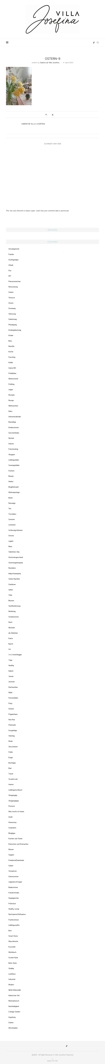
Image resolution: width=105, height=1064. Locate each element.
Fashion (11, 471)
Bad (9, 768)
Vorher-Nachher (14, 579)
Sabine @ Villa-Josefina (49, 63)
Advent (11, 444)
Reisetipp (11, 503)
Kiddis (10, 362)
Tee (9, 509)
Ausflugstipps (13, 260)
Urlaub (10, 265)
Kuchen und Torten (15, 839)
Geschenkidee (13, 433)
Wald (10, 693)
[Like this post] (47, 115)
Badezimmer (13, 887)
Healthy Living (13, 909)
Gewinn (11, 709)
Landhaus (12, 974)
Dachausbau (13, 687)
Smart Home (13, 936)
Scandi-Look (13, 779)
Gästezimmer (13, 876)
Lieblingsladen (13, 460)
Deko (10, 411)
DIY (9, 276)
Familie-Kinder (13, 893)
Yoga (10, 660)
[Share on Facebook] (50, 115)
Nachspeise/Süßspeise (17, 914)
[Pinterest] (83, 42)
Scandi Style (13, 958)
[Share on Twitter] (53, 115)
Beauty (11, 476)
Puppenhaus (13, 714)
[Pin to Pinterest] (55, 115)
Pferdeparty (12, 325)
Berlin (10, 498)
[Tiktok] (94, 42)
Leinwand (11, 525)
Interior (11, 784)
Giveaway (12, 308)
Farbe (10, 752)
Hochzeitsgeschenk (15, 557)
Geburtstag (12, 319)
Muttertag (11, 611)
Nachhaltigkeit (13, 1006)
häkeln (10, 671)
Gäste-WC (12, 368)
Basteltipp (12, 422)
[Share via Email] (57, 115)
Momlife (11, 346)
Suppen (11, 855)
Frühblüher (12, 373)
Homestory (12, 822)
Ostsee (11, 536)
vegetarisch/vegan (15, 882)
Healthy (11, 665)
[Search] (97, 42)
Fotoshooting (13, 449)
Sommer (11, 519)
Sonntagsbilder (13, 465)
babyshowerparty (14, 574)
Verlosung (12, 314)
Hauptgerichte (13, 898)
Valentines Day (14, 552)
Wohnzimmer (13, 379)
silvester (11, 682)
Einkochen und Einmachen (18, 844)
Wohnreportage (14, 492)
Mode (10, 741)
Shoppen (11, 455)
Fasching (11, 357)
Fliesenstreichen (14, 281)
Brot (10, 931)
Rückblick (12, 568)
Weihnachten (13, 406)
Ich (9, 649)
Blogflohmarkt (13, 487)
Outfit (10, 817)
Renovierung (13, 287)
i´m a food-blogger (15, 655)
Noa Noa (11, 720)
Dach (10, 622)
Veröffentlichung (14, 606)
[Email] (88, 42)
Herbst (10, 481)
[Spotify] (91, 42)
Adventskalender (14, 417)
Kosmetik (11, 947)
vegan (10, 390)
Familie (11, 254)
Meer (10, 546)
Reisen (11, 849)
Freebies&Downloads (16, 860)
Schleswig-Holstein (15, 530)
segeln (10, 541)
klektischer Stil (13, 995)
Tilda (10, 595)
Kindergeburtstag (14, 330)
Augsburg (11, 1017)
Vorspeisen (12, 871)
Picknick (11, 806)
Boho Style (12, 963)
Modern (11, 985)
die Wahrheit (13, 633)
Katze (10, 638)
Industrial (11, 979)
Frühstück (12, 904)
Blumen (11, 601)
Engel (10, 757)
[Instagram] (80, 42)
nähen (10, 590)
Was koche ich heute (16, 811)
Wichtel (11, 438)
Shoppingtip (12, 795)
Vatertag (11, 736)
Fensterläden (13, 698)
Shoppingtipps (13, 801)
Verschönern (13, 747)
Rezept (11, 400)
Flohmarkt (12, 725)
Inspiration (12, 828)
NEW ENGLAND (14, 990)
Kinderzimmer (13, 427)
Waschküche (13, 941)
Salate (10, 866)
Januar (10, 676)
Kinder (10, 335)
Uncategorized (13, 249)
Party (10, 703)
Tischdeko (12, 514)
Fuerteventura (13, 920)
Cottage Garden (14, 1012)
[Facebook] (85, 42)
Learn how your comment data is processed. (52, 211)
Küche (10, 352)
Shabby (11, 968)
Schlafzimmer (13, 617)
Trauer (10, 774)
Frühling (11, 384)
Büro (10, 341)
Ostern (10, 303)
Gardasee (12, 584)
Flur (9, 271)
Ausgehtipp (12, 730)
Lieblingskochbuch (15, 790)
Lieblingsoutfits (14, 925)
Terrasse (11, 298)
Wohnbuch (12, 952)
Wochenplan (13, 1028)
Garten (10, 292)
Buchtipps (12, 763)
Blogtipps (11, 833)
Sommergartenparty (15, 563)
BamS (10, 644)
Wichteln (11, 628)
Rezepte (11, 395)
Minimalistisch (13, 1001)
